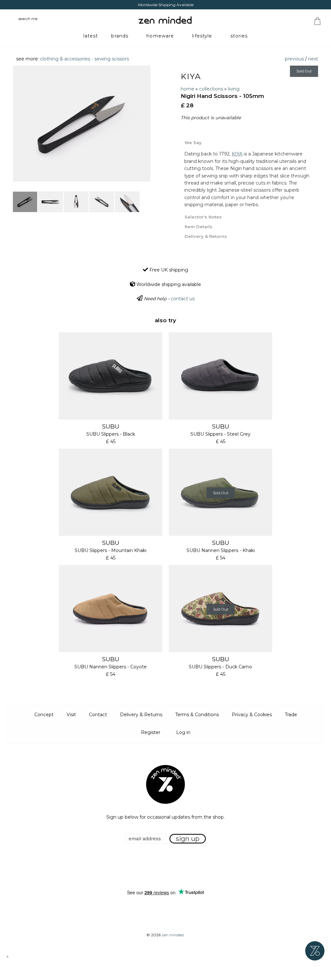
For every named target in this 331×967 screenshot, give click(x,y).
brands (119, 36)
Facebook (155, 866)
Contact (98, 714)
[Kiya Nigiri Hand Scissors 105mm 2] (50, 202)
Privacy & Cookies (252, 714)
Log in (183, 732)
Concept (44, 714)
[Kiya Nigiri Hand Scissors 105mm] (25, 202)
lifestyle (202, 36)
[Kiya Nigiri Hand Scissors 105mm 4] (102, 202)
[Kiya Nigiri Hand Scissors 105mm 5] (127, 202)
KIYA (191, 76)
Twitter (163, 866)
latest (90, 36)
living (234, 89)
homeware (160, 36)
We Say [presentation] (193, 142)
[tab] (249, 142)
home (187, 89)
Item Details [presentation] (198, 226)
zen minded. (173, 934)
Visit (71, 714)
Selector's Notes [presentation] (203, 216)
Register (150, 732)
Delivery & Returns (141, 714)
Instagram (171, 866)
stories (239, 36)
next (313, 59)
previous (294, 59)
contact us (183, 299)
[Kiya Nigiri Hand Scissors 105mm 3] (76, 202)
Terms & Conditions (197, 714)
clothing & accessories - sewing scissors (84, 59)
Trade (291, 714)
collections (211, 89)
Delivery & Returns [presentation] (206, 236)
